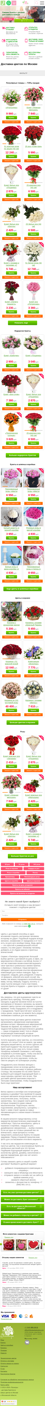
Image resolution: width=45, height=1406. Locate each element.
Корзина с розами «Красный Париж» (33, 624)
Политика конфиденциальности (12, 1382)
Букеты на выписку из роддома (22, 893)
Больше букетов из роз (22, 856)
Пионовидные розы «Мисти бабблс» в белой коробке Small (11, 492)
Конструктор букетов (8, 1374)
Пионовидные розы (32, 877)
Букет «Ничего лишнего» (11, 303)
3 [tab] (26, 21)
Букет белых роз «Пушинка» (11, 186)
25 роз (7, 864)
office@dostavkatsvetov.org (34, 1330)
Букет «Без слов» (11, 394)
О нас (3, 1369)
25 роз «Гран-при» (33, 146)
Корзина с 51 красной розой (11, 662)
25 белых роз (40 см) (33, 225)
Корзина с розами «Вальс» (33, 701)
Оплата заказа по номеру (10, 1363)
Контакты (4, 1371)
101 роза (36, 864)
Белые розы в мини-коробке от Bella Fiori (11, 569)
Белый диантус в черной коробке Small (11, 530)
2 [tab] (24, 21)
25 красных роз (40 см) (33, 186)
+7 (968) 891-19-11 (28, 924)
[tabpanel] (22, 14)
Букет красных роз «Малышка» (33, 796)
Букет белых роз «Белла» (11, 225)
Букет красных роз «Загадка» (11, 757)
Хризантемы (10, 877)
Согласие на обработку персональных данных (17, 1379)
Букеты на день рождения (22, 885)
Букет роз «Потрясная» (34, 303)
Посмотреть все (6, 1319)
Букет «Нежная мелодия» (33, 109)
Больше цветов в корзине (22, 722)
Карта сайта (5, 1385)
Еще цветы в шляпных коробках (22, 589)
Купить (11, 117)
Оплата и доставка (7, 1361)
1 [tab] (22, 21)
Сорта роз (4, 1366)
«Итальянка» (11, 108)
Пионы (35, 873)
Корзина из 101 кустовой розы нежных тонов (11, 702)
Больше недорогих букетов (22, 455)
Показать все (8, 1237)
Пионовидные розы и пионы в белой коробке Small (33, 570)
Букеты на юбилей (22, 889)
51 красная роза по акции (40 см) (11, 147)
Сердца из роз (33, 868)
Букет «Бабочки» (11, 355)
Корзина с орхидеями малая (11, 624)
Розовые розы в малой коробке (33, 529)
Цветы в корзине (33, 881)
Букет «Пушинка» (33, 355)
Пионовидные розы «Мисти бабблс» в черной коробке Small (33, 492)
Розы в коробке (13, 873)
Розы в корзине (12, 868)
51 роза (21, 864)
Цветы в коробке (11, 881)
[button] (4, 143)
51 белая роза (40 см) (33, 264)
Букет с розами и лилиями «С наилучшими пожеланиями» (11, 266)
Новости (3, 1353)
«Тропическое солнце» (11, 434)
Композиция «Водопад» (33, 662)
